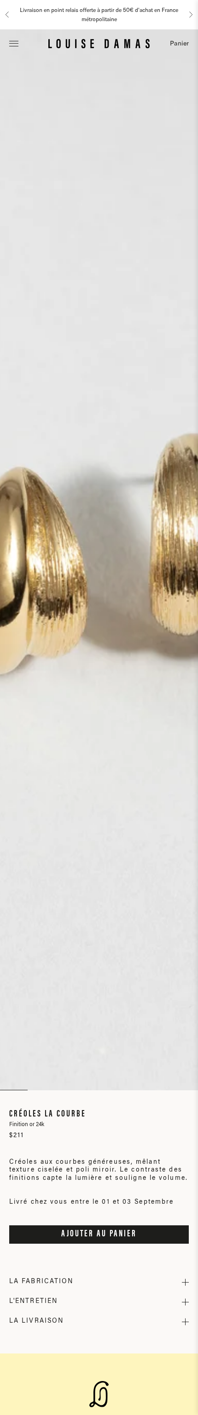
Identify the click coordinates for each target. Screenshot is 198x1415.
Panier (179, 43)
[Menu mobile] (13, 43)
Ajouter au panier (99, 1234)
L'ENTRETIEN (33, 1301)
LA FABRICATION (41, 1282)
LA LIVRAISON (36, 1321)
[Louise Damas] (99, 43)
